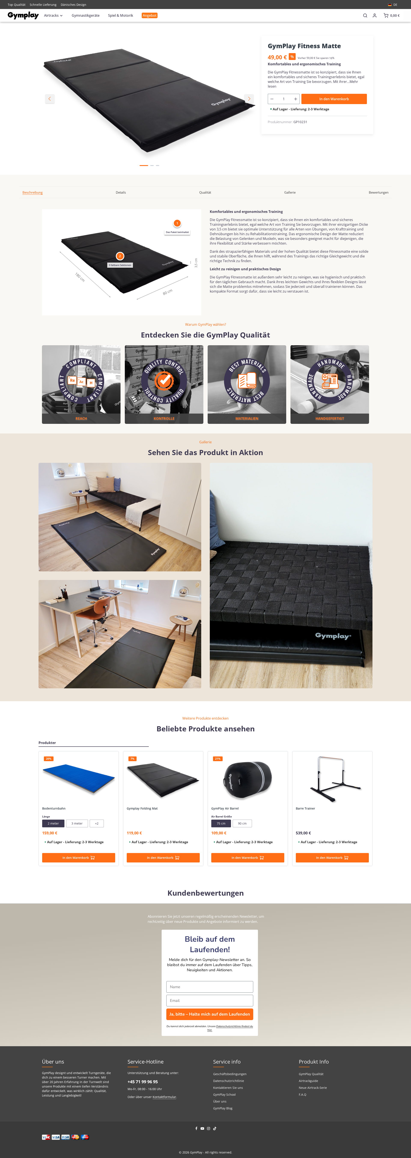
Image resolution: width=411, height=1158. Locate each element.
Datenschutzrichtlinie (228, 1081)
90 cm (242, 823)
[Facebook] (197, 1129)
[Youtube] (203, 1129)
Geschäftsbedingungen (230, 1074)
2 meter (53, 823)
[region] (149, 98)
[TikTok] (215, 1129)
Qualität (205, 192)
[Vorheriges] (49, 98)
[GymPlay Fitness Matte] (149, 98)
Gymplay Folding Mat (142, 808)
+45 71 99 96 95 (143, 1082)
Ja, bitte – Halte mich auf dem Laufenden (210, 1014)
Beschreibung (32, 192)
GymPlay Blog (222, 1108)
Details (121, 192)
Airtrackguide (308, 1081)
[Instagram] (209, 1129)
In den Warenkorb (334, 99)
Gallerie (290, 192)
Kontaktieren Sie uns (228, 1088)
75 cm (221, 823)
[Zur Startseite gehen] (23, 15)
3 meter (77, 823)
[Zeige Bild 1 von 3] (144, 165)
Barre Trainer (305, 808)
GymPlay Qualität (311, 1074)
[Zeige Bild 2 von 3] (152, 165)
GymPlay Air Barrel (225, 808)
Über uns (219, 1101)
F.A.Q (302, 1094)
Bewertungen (379, 192)
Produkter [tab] (47, 742)
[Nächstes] (248, 98)
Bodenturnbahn (54, 808)
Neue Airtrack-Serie (313, 1088)
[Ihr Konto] (374, 15)
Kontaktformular (164, 1097)
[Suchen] (365, 15)
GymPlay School (224, 1094)
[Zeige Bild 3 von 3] (157, 165)
